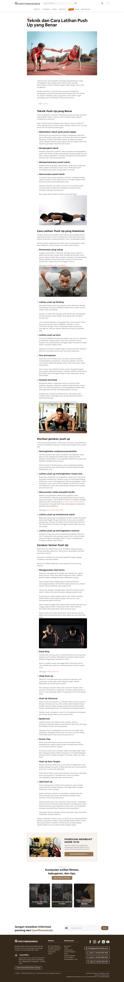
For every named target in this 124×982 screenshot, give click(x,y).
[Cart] (102, 3)
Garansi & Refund (69, 955)
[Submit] (75, 3)
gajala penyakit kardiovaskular (72, 502)
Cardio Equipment (54, 950)
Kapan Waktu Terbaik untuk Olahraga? (62, 194)
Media (66, 953)
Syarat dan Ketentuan (92, 973)
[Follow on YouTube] (107, 942)
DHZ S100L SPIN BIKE (54, 510)
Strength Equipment (54, 948)
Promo (77, 9)
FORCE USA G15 (52, 672)
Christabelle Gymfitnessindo (74, 976)
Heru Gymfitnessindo (90, 976)
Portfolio (62, 9)
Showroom (46, 9)
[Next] (91, 896)
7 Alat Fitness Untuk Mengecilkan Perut (62, 402)
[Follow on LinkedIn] (103, 942)
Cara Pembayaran (69, 952)
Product (37, 9)
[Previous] (32, 896)
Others (50, 953)
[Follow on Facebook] (90, 942)
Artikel (54, 9)
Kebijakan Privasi (104, 973)
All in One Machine (54, 946)
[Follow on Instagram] (94, 942)
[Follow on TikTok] (99, 942)
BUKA (45, 104)
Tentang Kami (85, 9)
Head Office (24, 955)
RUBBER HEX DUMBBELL (56, 265)
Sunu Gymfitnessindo (103, 976)
